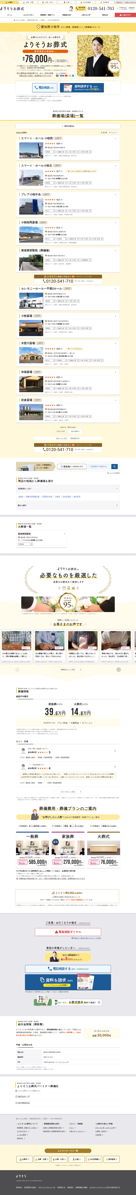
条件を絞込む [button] (69, 126)
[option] (68, 1096)
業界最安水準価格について (39, 98)
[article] (68, 753)
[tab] (9, 2)
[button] (35, 74)
